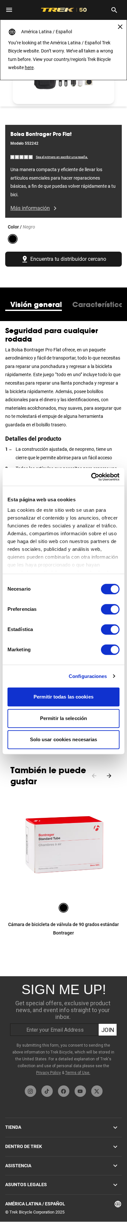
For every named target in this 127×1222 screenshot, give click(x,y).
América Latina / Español (35, 1203)
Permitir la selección (63, 718)
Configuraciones (88, 676)
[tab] (36, 304)
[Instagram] (30, 1091)
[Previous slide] (94, 775)
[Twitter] (97, 1091)
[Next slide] (109, 775)
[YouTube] (80, 1091)
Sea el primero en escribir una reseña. (62, 157)
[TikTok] (47, 1091)
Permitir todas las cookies (63, 696)
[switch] (110, 609)
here (29, 67)
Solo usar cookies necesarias (63, 739)
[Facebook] (63, 1091)
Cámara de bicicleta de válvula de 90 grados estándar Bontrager (63, 928)
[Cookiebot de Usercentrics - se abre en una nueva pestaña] (91, 477)
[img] (21, 157)
